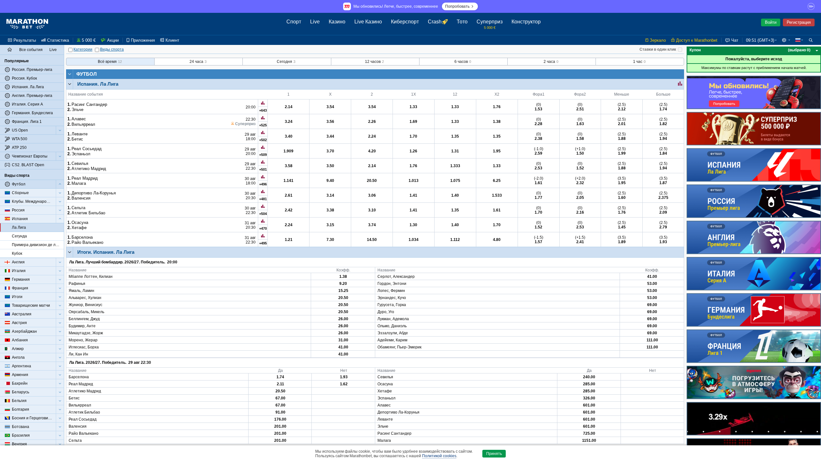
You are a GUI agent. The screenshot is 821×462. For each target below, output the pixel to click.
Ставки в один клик (657, 49)
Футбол (86, 74)
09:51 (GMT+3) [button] (760, 40)
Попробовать (457, 6)
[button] (786, 40)
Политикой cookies (439, 456)
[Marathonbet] (27, 24)
